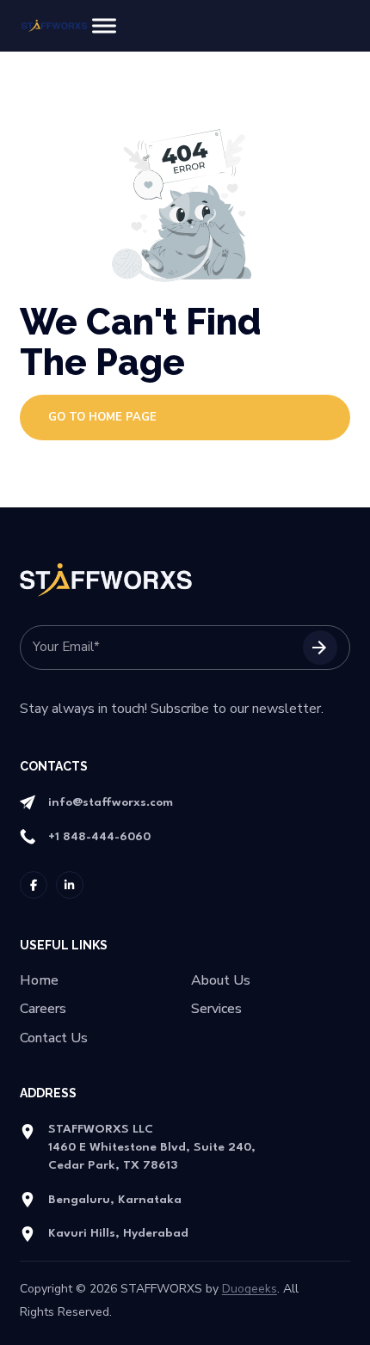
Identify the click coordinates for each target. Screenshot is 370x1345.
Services (216, 1009)
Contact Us (54, 1038)
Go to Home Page (102, 417)
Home (39, 981)
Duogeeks (249, 1289)
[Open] (104, 26)
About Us (220, 981)
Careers (43, 1009)
